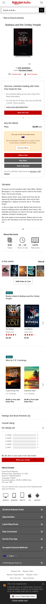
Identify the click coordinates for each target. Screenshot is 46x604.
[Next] (43, 323)
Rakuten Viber (28, 571)
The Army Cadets (25, 70)
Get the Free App (9, 539)
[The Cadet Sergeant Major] (40, 275)
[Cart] (41, 2)
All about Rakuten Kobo (13, 510)
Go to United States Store (25, 596)
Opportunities (8, 517)
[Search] (41, 10)
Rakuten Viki (15, 571)
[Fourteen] (32, 275)
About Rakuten (28, 578)
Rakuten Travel (32, 575)
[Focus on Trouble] (6, 275)
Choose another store (20, 600)
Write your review (23, 460)
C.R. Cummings (24, 68)
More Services (15, 578)
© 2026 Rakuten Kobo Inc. (12, 563)
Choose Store (23, 148)
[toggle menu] (4, 2)
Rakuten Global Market (15, 575)
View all (41, 261)
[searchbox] (23, 10)
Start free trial (23, 113)
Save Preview (32, 74)
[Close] (43, 584)
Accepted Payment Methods (15, 548)
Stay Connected (9, 532)
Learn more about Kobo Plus (17, 107)
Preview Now (16, 74)
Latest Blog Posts (10, 524)
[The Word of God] (14, 275)
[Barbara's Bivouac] (23, 275)
